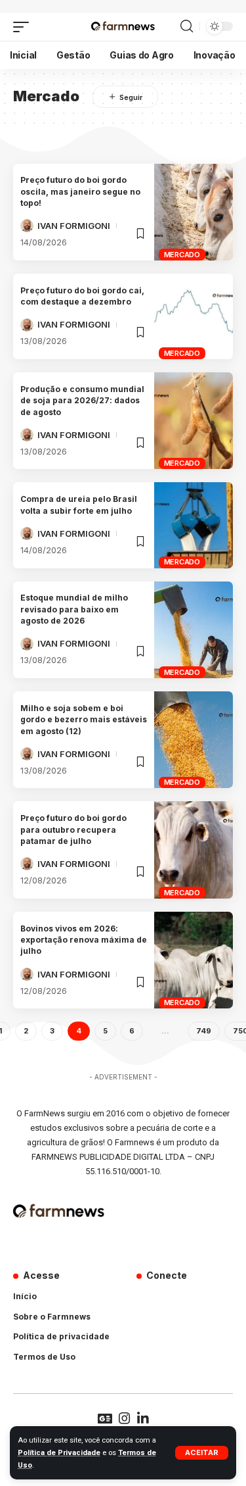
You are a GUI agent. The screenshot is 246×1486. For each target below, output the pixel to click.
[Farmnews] (123, 27)
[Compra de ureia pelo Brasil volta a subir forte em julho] (193, 525)
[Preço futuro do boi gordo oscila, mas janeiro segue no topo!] (193, 212)
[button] (201, 1453)
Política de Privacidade (59, 1453)
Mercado (182, 254)
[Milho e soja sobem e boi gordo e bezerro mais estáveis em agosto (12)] (193, 739)
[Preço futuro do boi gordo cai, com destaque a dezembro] (193, 316)
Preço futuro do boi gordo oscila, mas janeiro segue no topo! (80, 191)
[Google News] (104, 1418)
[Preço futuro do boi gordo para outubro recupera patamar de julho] (193, 849)
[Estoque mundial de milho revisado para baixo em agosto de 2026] (193, 630)
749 (203, 1030)
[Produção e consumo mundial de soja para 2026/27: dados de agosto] (193, 420)
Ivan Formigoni (73, 225)
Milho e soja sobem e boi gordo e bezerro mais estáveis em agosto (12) (83, 719)
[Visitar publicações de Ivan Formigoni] (26, 225)
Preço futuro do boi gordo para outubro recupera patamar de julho (73, 829)
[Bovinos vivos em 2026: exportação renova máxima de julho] (193, 960)
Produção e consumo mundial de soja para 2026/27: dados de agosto (82, 400)
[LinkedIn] (143, 1418)
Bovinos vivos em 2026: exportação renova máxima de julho (83, 940)
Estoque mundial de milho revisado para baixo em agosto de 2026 (74, 609)
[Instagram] (124, 1418)
